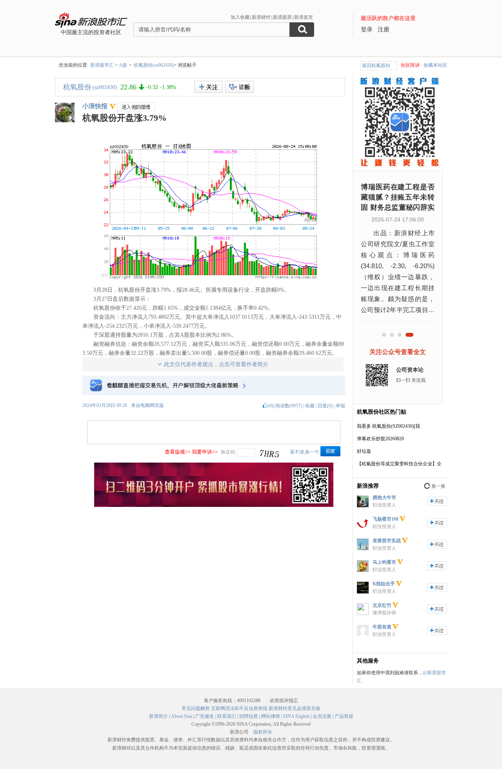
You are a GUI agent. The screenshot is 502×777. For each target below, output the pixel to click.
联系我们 (226, 716)
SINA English (296, 716)
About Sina (181, 716)
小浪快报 (94, 106)
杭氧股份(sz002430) (154, 65)
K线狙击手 (384, 583)
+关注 (208, 87)
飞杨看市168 (385, 519)
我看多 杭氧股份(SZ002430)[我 (388, 426)
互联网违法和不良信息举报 (239, 708)
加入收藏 (240, 17)
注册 (383, 29)
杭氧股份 (77, 87)
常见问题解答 (196, 708)
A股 (123, 65)
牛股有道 (382, 627)
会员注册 (322, 716)
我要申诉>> (205, 452)
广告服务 (204, 716)
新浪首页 (303, 17)
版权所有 (262, 732)
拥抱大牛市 (384, 497)
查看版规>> (178, 452)
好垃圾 (364, 451)
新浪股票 (282, 17)
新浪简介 (158, 716)
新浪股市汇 (102, 65)
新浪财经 (261, 17)
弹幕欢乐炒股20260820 (380, 438)
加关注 (437, 501)
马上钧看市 (384, 562)
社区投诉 (410, 65)
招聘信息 (248, 716)
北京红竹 (382, 605)
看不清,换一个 (304, 452)
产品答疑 (344, 716)
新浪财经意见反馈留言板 (294, 708)
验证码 (228, 452)
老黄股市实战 (387, 540)
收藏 (310, 405)
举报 (340, 405)
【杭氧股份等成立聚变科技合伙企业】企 (399, 464)
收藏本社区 (435, 65)
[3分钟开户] (213, 505)
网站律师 (270, 716)
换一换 (438, 486)
